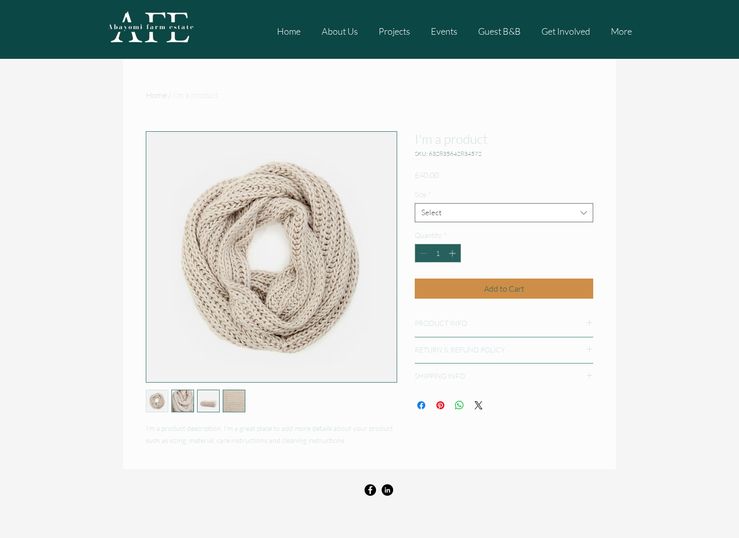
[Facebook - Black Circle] (370, 490)
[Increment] (453, 253)
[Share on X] (479, 405)
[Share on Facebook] (421, 405)
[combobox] (504, 212)
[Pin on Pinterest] (440, 405)
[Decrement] (422, 253)
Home (156, 95)
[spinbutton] (438, 253)
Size (423, 194)
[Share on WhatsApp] (459, 405)
